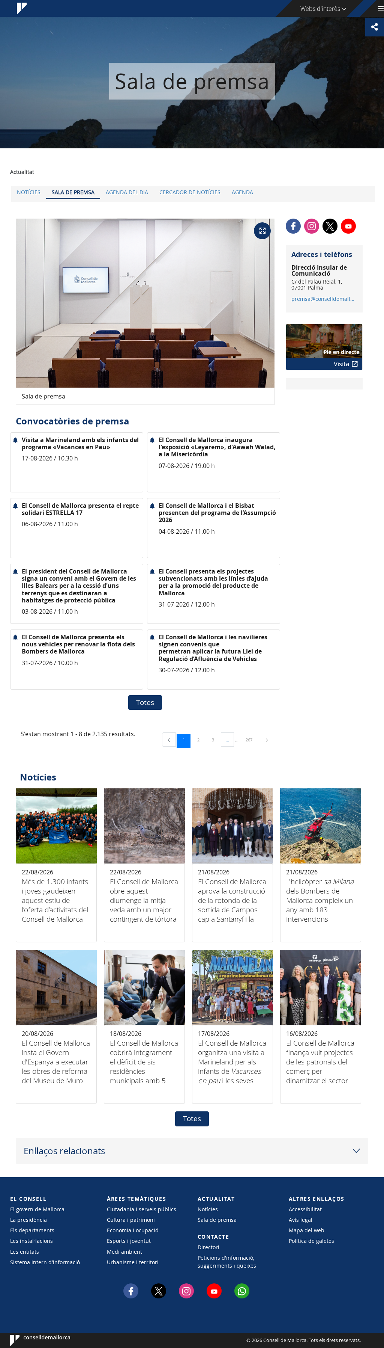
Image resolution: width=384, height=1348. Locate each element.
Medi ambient (124, 1251)
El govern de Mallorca (37, 1209)
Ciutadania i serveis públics (141, 1209)
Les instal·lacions (31, 1240)
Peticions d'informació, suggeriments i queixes (227, 1261)
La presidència (28, 1219)
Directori (208, 1247)
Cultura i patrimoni (131, 1219)
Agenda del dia (127, 192)
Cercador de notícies (189, 192)
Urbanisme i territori (133, 1262)
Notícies (28, 192)
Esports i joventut (129, 1240)
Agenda (242, 192)
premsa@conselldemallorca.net (323, 299)
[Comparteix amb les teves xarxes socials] (374, 27)
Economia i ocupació (132, 1230)
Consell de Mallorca (33, 1340)
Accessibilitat (305, 1209)
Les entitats (24, 1251)
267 (251, 740)
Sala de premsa (73, 192)
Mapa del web (306, 1230)
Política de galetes (311, 1240)
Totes (145, 702)
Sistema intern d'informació (45, 1262)
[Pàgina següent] (266, 740)
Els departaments (32, 1230)
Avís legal (300, 1219)
